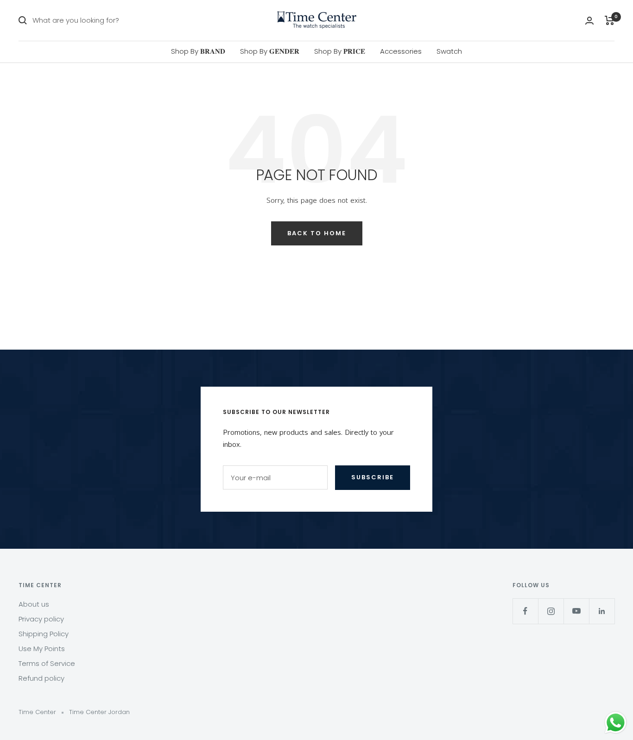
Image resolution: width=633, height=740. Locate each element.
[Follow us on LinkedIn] (601, 611)
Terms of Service (47, 663)
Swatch (449, 51)
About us (34, 604)
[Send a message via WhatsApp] (615, 722)
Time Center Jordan (99, 712)
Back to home (316, 233)
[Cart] (609, 20)
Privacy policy (41, 619)
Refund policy (41, 678)
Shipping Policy (44, 634)
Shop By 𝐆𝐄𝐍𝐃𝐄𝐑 (269, 51)
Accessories (401, 51)
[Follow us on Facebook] (525, 611)
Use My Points (42, 648)
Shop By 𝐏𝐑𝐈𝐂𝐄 (339, 51)
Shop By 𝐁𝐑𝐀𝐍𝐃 (198, 51)
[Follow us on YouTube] (576, 611)
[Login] (589, 21)
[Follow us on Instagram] (550, 611)
